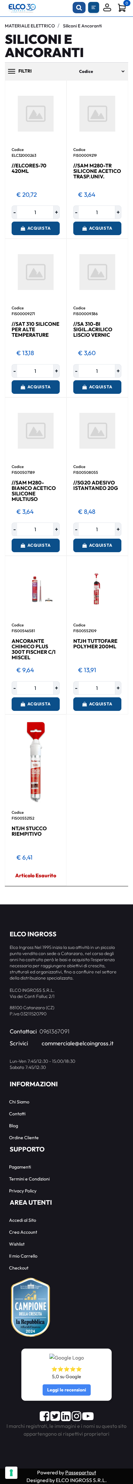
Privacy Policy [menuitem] (22, 1191)
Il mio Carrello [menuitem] (23, 1256)
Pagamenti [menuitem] (20, 1167)
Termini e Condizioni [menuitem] (29, 1179)
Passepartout (80, 1472)
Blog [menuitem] (13, 1126)
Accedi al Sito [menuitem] (22, 1220)
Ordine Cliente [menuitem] (24, 1137)
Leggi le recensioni (66, 1390)
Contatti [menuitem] (17, 1114)
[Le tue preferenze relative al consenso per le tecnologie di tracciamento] (11, 1473)
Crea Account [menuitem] (23, 1232)
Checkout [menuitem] (18, 1268)
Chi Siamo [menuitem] (19, 1102)
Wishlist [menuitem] (17, 1244)
